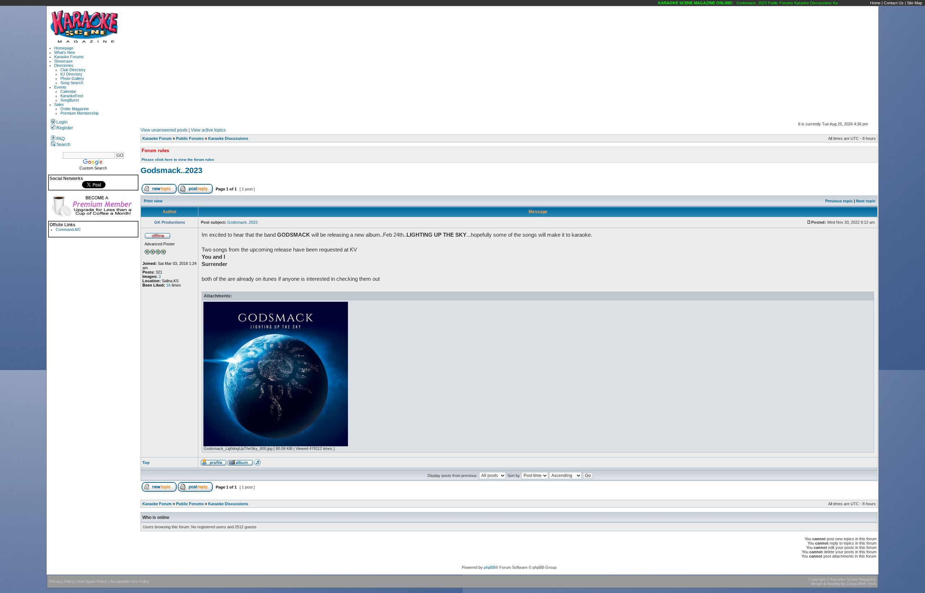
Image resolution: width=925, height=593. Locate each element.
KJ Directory (71, 74)
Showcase (63, 61)
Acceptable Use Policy (130, 581)
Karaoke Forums (69, 57)
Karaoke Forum (157, 138)
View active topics (208, 130)
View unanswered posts (164, 130)
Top (146, 462)
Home (875, 3)
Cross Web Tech (861, 583)
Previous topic (839, 201)
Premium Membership (79, 113)
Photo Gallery (72, 78)
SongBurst (69, 100)
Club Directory (73, 70)
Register (64, 127)
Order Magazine (74, 109)
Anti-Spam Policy (92, 581)
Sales (59, 104)
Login (61, 122)
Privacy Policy (61, 581)
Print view (153, 201)
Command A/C (68, 229)
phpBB (489, 567)
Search (62, 144)
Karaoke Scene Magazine (853, 579)
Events (60, 87)
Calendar (68, 91)
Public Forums (190, 138)
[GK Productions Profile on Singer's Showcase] (257, 464)
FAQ (60, 138)
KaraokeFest (71, 96)
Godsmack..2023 (171, 170)
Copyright (817, 579)
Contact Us (894, 3)
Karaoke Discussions (228, 138)
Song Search (71, 83)
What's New (64, 52)
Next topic (865, 201)
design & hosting (825, 583)
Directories (63, 65)
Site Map (914, 3)
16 (168, 285)
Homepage (63, 48)
